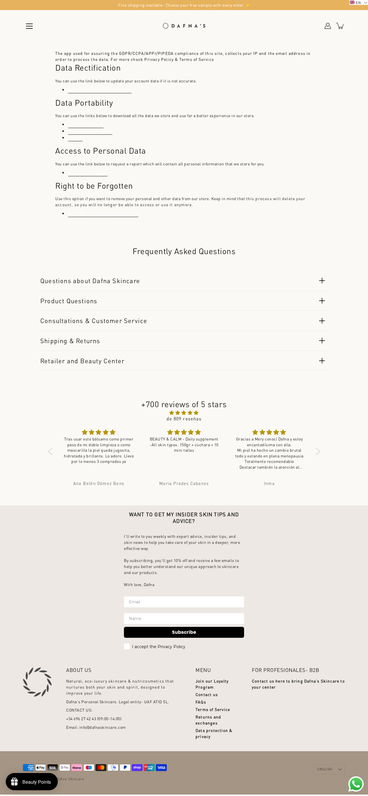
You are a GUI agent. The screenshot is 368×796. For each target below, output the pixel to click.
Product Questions (68, 301)
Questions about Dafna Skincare (90, 281)
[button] (51, 451)
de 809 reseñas (184, 419)
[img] (184, 412)
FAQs (200, 701)
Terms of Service (212, 709)
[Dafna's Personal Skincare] (184, 26)
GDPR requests (85, 124)
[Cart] (340, 25)
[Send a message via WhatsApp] (356, 784)
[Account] (327, 25)
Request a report (88, 173)
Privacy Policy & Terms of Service (179, 59)
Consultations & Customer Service (93, 320)
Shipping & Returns (70, 341)
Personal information (90, 131)
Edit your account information (100, 90)
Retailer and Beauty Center (82, 361)
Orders (75, 138)
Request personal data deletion (103, 213)
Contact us (206, 694)
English (324, 769)
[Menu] (29, 26)
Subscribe (184, 632)
